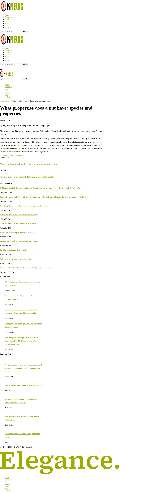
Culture (7, 21)
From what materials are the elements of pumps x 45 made (26, 268)
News (7, 15)
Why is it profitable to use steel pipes (16, 259)
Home (2, 101)
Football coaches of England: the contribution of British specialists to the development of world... (43, 197)
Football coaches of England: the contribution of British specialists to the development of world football (23, 368)
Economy (8, 17)
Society (7, 27)
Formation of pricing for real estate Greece (19, 241)
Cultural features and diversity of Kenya (18, 223)
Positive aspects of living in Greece (15, 250)
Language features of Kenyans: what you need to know (24, 206)
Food (7, 19)
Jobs (6, 25)
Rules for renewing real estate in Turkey (17, 232)
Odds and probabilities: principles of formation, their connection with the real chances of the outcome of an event (22, 341)
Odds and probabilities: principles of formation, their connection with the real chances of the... (42, 188)
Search (25, 31)
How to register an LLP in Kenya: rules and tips (23, 385)
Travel (7, 23)
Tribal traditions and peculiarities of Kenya (19, 215)
